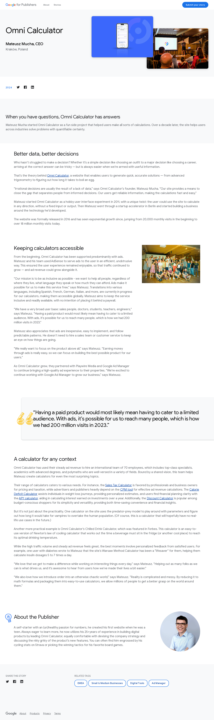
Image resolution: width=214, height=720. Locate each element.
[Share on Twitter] (18, 87)
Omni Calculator (58, 175)
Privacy (47, 713)
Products (35, 713)
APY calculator (28, 498)
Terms (57, 713)
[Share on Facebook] (25, 87)
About (46, 4)
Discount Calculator (160, 498)
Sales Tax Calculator (118, 485)
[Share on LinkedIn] (32, 87)
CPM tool (126, 489)
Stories (57, 4)
